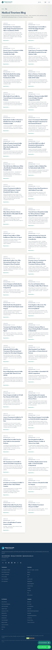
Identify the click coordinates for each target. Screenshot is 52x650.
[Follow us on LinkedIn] (12, 563)
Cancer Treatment (5, 574)
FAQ (2, 629)
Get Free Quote (5, 606)
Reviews (3, 627)
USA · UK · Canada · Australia (32, 570)
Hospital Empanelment (31, 615)
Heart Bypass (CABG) (6, 570)
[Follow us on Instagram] (6, 563)
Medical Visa (4, 613)
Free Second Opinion (6, 604)
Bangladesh (29, 581)
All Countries (29, 595)
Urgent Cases (4, 608)
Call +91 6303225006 (6, 556)
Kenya (28, 574)
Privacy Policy (30, 620)
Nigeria (28, 572)
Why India (29, 608)
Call (45, 2)
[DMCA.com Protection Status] (30, 638)
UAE (28, 576)
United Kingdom (30, 583)
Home (3, 9)
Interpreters (4, 618)
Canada (28, 588)
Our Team (29, 604)
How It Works (4, 602)
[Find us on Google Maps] (18, 563)
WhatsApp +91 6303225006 (16, 556)
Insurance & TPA (5, 611)
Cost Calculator (5, 620)
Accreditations (30, 606)
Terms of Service (30, 622)
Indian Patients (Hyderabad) (32, 611)
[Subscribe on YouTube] (15, 563)
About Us (29, 602)
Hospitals (29, 613)
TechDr (3, 637)
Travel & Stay (4, 615)
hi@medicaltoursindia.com (28, 556)
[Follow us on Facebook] (9, 563)
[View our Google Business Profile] (21, 563)
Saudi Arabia (29, 579)
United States (30, 586)
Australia (29, 590)
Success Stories (5, 624)
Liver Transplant (5, 579)
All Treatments (5, 581)
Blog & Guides (4, 622)
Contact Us (29, 618)
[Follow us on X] (3, 563)
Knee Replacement (5, 572)
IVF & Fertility (4, 576)
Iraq (28, 592)
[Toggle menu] (49, 2)
